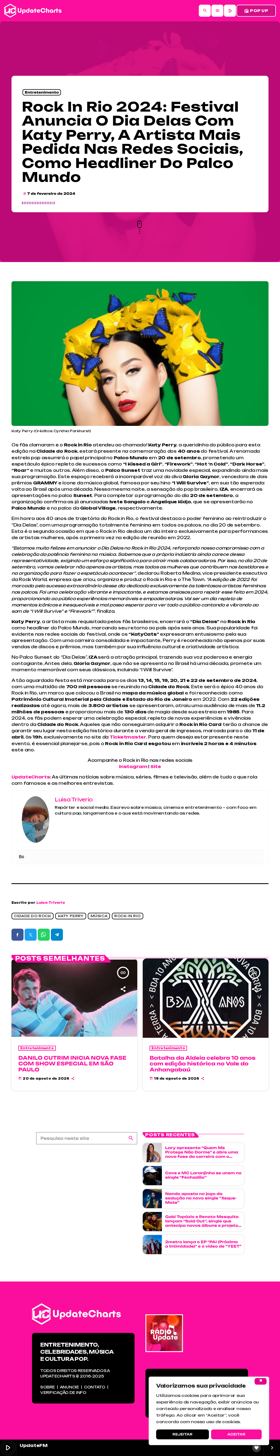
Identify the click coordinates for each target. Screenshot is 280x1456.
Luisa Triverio (50, 903)
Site (155, 766)
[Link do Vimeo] (33, 10)
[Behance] (21, 857)
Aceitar (236, 1434)
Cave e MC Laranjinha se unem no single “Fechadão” (203, 1175)
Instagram (133, 766)
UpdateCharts (30, 777)
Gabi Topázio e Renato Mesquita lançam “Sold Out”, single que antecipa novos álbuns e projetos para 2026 (203, 1223)
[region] (209, 1411)
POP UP (256, 10)
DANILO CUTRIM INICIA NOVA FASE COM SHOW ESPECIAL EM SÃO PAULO (72, 1064)
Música (99, 916)
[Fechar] (261, 1381)
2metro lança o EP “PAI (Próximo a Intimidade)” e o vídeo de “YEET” (203, 1244)
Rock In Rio (127, 916)
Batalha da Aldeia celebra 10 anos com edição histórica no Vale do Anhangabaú (202, 1064)
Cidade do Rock (32, 916)
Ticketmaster (128, 737)
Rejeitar (182, 1434)
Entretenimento (42, 92)
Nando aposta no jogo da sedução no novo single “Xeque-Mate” (201, 1198)
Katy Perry (71, 916)
